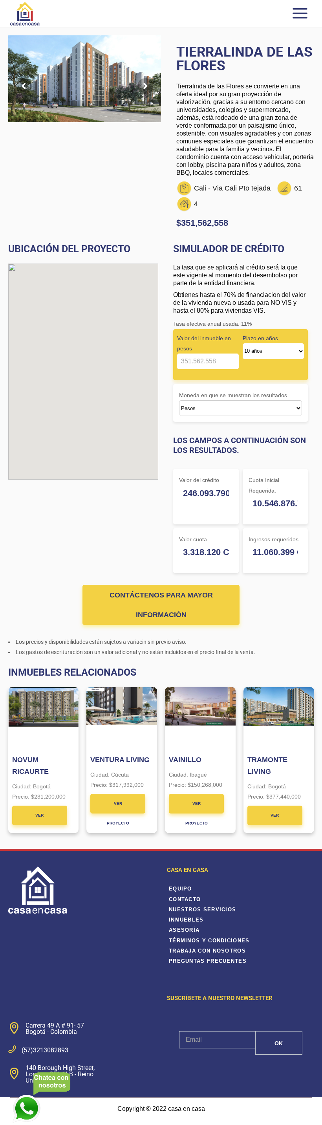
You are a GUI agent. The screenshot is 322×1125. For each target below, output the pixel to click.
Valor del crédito (199, 480)
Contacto (185, 899)
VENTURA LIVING (120, 760)
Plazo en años (260, 338)
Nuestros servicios (202, 909)
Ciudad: (22, 786)
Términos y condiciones (209, 941)
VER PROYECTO (39, 819)
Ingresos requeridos (273, 539)
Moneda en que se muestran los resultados (233, 395)
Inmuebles (186, 920)
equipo (180, 889)
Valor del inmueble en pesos (204, 343)
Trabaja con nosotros (207, 951)
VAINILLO (185, 760)
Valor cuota (193, 539)
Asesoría (184, 930)
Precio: (21, 796)
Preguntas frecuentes (208, 961)
